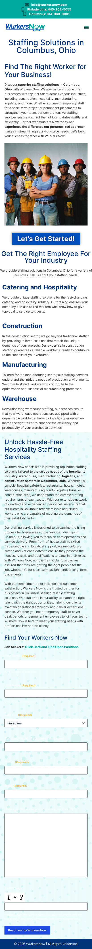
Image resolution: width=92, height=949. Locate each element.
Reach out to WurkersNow (27, 930)
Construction (22, 326)
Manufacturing (24, 364)
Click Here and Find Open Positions (52, 647)
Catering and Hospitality (39, 287)
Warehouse (19, 398)
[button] (86, 27)
